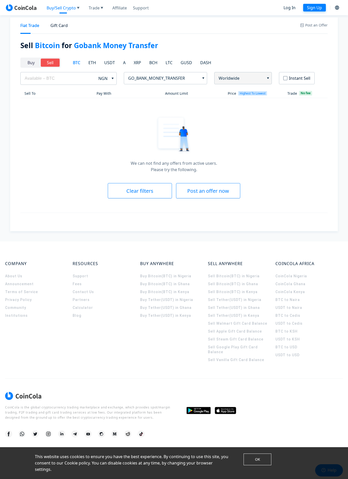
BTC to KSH (286, 331)
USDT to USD (287, 355)
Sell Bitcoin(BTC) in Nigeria (234, 276)
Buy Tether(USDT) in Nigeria (166, 300)
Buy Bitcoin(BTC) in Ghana (165, 284)
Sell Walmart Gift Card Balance (237, 323)
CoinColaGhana (290, 284)
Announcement (19, 284)
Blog (77, 315)
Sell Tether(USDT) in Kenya (233, 315)
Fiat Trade (29, 25)
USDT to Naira (288, 308)
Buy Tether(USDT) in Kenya (165, 315)
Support (80, 276)
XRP (137, 62)
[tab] (29, 25)
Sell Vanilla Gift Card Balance (236, 360)
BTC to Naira (287, 300)
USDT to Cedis (289, 323)
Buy (31, 62)
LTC (169, 62)
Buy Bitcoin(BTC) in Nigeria (165, 276)
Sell (50, 62)
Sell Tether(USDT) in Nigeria (234, 300)
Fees (77, 284)
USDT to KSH (287, 339)
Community (15, 308)
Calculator (83, 308)
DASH (205, 62)
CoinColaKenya (290, 292)
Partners (81, 300)
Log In (290, 7)
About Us (13, 276)
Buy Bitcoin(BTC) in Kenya (164, 292)
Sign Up (314, 7)
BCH (153, 62)
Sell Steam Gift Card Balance (235, 339)
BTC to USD (286, 347)
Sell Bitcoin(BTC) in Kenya (233, 292)
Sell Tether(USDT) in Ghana (234, 308)
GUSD (186, 62)
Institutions (16, 315)
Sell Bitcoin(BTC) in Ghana (233, 284)
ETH (92, 62)
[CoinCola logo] (21, 8)
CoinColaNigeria (291, 276)
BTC (76, 62)
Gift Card (59, 25)
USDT (109, 62)
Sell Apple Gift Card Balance (235, 331)
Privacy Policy (18, 300)
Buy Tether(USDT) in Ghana (166, 308)
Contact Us (83, 292)
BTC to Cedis (287, 315)
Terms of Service (21, 292)
